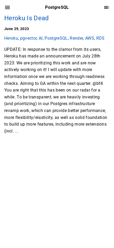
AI (41, 38)
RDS (100, 38)
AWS (89, 38)
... (16, 131)
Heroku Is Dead (26, 18)
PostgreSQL (56, 38)
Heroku (11, 38)
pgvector (28, 38)
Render (76, 38)
